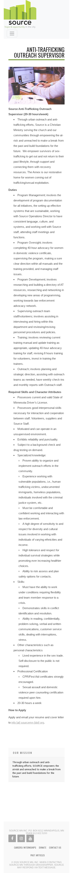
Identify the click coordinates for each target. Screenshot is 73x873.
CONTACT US (55, 847)
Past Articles (38, 855)
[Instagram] (21, 838)
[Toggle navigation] (12, 33)
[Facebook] (12, 838)
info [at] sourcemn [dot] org (27, 722)
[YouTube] (30, 838)
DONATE (42, 847)
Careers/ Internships (25, 847)
